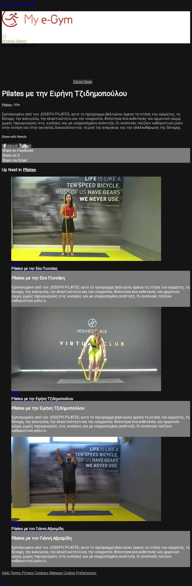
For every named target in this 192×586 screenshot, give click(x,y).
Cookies (42, 573)
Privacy (28, 573)
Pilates (7, 105)
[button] (4, 36)
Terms (16, 573)
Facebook (10, 146)
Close (78, 82)
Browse (8, 41)
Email (26, 146)
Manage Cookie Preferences (72, 573)
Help (6, 573)
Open (88, 82)
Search (21, 41)
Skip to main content (18, 4)
